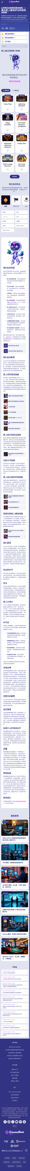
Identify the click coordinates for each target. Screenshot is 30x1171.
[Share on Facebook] (6, 28)
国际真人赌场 (15, 1081)
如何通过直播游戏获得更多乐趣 (15, 1050)
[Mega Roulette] (7, 123)
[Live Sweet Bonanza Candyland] (21, 123)
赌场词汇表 (15, 1069)
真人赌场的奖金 (14, 1072)
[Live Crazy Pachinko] (21, 163)
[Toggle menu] (2, 2)
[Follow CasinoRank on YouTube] (16, 1121)
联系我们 (14, 1100)
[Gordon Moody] (15, 1146)
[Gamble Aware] (12, 1150)
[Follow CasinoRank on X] (12, 1121)
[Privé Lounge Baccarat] (7, 163)
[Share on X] (2, 28)
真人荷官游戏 (13, 302)
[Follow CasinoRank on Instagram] (9, 1121)
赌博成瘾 (14, 1078)
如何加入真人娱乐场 (14, 1047)
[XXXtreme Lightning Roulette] (7, 143)
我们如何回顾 (15, 1095)
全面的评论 (8, 337)
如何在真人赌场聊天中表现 (14, 1055)
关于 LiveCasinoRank (15, 1092)
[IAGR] (6, 1141)
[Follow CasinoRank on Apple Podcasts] (24, 1121)
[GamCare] (20, 1141)
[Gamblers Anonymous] (12, 1141)
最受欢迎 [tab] (7, 90)
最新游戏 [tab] (16, 90)
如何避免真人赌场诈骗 (14, 1053)
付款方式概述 (15, 1075)
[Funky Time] (21, 143)
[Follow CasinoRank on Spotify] (20, 1121)
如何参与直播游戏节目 (14, 1058)
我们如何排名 (15, 1098)
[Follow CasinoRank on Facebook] (5, 1121)
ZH (14, 1126)
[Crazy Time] (7, 103)
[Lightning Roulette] (21, 103)
